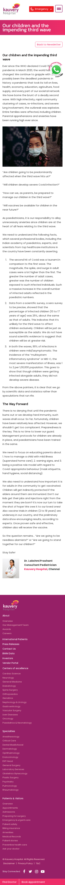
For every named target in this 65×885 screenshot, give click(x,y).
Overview (7, 621)
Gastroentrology (11, 706)
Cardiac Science (11, 673)
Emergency (42, 9)
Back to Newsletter (49, 44)
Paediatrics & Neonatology (17, 722)
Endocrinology (10, 757)
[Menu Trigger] (58, 8)
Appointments (10, 807)
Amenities (7, 832)
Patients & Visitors (12, 798)
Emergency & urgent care (16, 820)
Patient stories (10, 840)
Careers (7, 633)
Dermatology (9, 748)
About (6, 615)
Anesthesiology (10, 736)
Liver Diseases (10, 714)
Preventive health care (14, 844)
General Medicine (12, 681)
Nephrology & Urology (14, 702)
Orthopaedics (10, 694)
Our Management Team (15, 625)
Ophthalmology (11, 753)
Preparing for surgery (14, 816)
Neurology (8, 677)
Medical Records (11, 836)
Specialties (8, 731)
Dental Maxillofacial (12, 744)
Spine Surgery (10, 689)
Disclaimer (9, 863)
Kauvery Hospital (35, 569)
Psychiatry (8, 781)
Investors (7, 658)
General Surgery (11, 765)
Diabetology (9, 685)
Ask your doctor (11, 848)
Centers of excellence (15, 668)
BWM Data (8, 653)
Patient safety (9, 824)
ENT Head (7, 761)
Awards (6, 629)
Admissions (8, 811)
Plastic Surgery (10, 777)
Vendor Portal (10, 663)
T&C (38, 863)
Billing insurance (11, 828)
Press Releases (10, 644)
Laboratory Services (13, 769)
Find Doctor (9, 882)
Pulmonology (9, 785)
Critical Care (9, 740)
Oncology (7, 718)
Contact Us (9, 648)
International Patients (15, 639)
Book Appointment (33, 882)
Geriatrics (7, 698)
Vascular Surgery (11, 710)
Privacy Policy (25, 863)
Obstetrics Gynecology (14, 773)
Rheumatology (10, 789)
